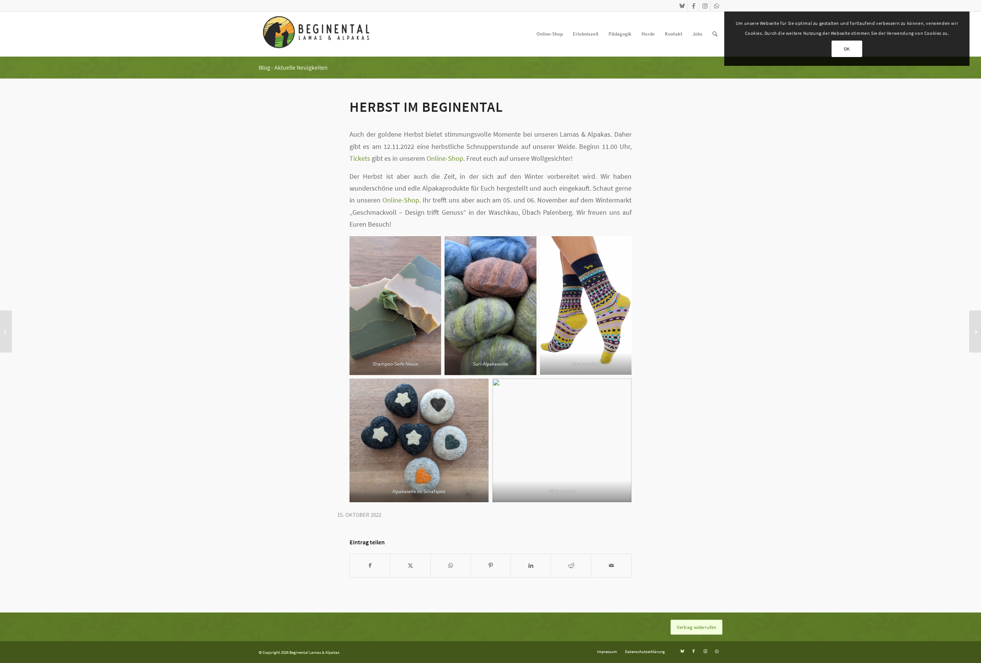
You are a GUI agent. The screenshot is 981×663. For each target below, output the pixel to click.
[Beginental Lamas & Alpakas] (316, 34)
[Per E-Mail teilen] (611, 565)
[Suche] (714, 34)
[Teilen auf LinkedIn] (531, 565)
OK (847, 49)
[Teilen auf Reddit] (571, 565)
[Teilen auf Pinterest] (491, 565)
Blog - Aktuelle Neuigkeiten (293, 67)
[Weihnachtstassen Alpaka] (975, 331)
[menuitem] (550, 34)
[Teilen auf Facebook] (370, 565)
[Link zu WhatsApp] (716, 5)
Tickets (359, 158)
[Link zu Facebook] (693, 5)
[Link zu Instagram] (704, 5)
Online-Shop (445, 158)
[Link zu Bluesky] (681, 5)
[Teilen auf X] (410, 565)
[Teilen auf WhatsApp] (451, 565)
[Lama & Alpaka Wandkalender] (6, 331)
